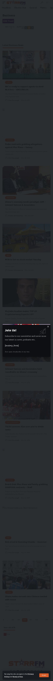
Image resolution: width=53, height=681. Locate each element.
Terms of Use (18, 677)
